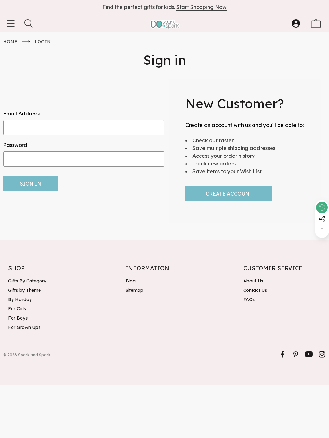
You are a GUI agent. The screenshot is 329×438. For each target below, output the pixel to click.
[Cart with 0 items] (316, 23)
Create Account (229, 193)
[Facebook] (282, 354)
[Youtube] (309, 354)
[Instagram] (322, 354)
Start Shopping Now (201, 7)
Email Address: (21, 113)
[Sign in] (296, 23)
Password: (15, 145)
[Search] (28, 23)
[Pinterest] (295, 354)
